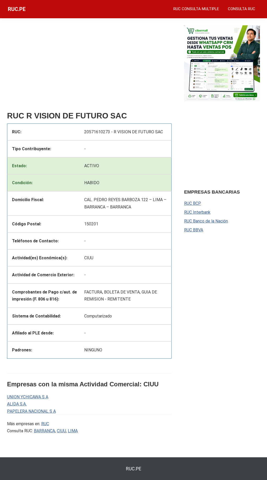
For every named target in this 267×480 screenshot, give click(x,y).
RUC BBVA (193, 229)
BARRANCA (44, 430)
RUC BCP (192, 203)
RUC (45, 423)
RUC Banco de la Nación (206, 221)
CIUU (61, 430)
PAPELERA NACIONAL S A (31, 411)
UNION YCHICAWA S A (27, 396)
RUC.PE (17, 9)
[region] (89, 67)
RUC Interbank (197, 212)
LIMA (73, 430)
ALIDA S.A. (17, 403)
